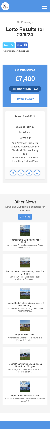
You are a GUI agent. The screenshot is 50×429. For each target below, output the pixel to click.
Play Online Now (25, 99)
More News (25, 217)
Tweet (6, 45)
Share (19, 45)
